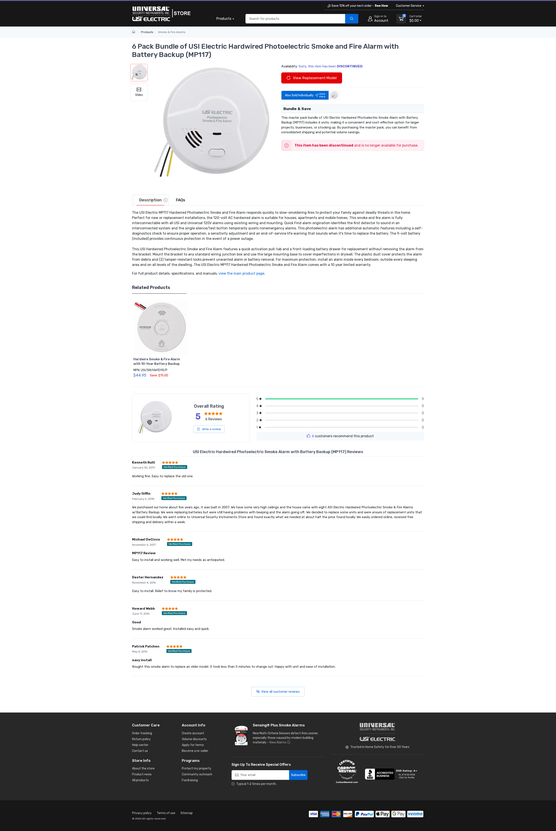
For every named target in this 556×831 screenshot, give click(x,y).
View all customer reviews (280, 692)
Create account (193, 733)
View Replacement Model (314, 78)
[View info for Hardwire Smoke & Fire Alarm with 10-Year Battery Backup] (160, 327)
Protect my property (196, 768)
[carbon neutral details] (347, 771)
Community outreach (197, 774)
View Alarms (277, 742)
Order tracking (142, 733)
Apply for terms (193, 745)
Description (150, 200)
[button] (211, 125)
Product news (142, 774)
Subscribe (298, 775)
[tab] (150, 200)
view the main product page (241, 273)
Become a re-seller (195, 751)
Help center (140, 745)
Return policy (141, 739)
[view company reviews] (391, 774)
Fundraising (190, 780)
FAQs (180, 200)
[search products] (351, 19)
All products (140, 780)
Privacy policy (142, 813)
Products (223, 19)
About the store (143, 768)
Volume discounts (194, 739)
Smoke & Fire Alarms (171, 32)
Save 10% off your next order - (359, 6)
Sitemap (186, 813)
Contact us (140, 751)
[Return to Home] (134, 32)
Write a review (211, 429)
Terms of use (166, 813)
